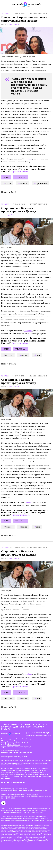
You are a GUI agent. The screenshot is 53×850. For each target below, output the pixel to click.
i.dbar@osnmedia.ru (19, 790)
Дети (44, 724)
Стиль (36, 724)
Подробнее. (5, 778)
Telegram (20, 177)
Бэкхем (8, 355)
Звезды (5, 13)
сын (38, 355)
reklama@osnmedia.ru (9, 753)
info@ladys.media (13, 745)
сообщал (28, 159)
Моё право (38, 727)
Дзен (6, 177)
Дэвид (24, 355)
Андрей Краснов (13, 24)
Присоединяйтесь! (21, 171)
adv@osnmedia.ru (25, 753)
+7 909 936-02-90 (40, 790)
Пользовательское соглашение (13, 782)
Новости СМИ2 (8, 192)
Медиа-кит (22, 756)
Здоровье (26, 724)
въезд (8, 183)
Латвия (23, 183)
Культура (6, 727)
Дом (15, 727)
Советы (15, 724)
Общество (25, 727)
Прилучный (41, 183)
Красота (5, 729)
